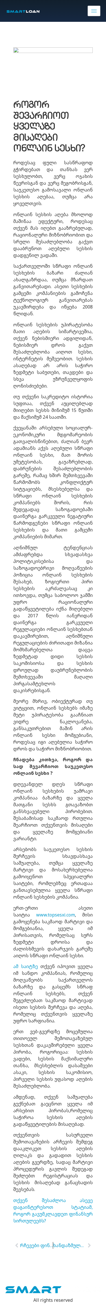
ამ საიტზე (25, 966)
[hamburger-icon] (94, 11)
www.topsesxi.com (55, 915)
